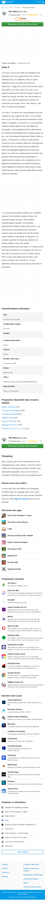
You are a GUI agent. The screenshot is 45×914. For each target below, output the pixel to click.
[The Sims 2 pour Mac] (4, 13)
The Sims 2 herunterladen (11, 410)
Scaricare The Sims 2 (10, 421)
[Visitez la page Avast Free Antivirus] (22, 19)
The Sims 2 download (10, 414)
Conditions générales (31, 864)
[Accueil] (2, 8)
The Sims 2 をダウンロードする (14, 428)
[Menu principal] (43, 2)
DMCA (25, 883)
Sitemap (5, 876)
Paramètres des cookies (32, 887)
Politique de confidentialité (33, 875)
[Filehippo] (7, 2)
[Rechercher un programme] (39, 2)
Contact (4, 868)
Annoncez (5, 872)
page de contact (21, 499)
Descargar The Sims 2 (10, 425)
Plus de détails (22, 852)
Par (14, 15)
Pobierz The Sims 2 (9, 407)
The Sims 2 (17, 11)
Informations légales (30, 879)
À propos (5, 864)
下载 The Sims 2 (8, 418)
